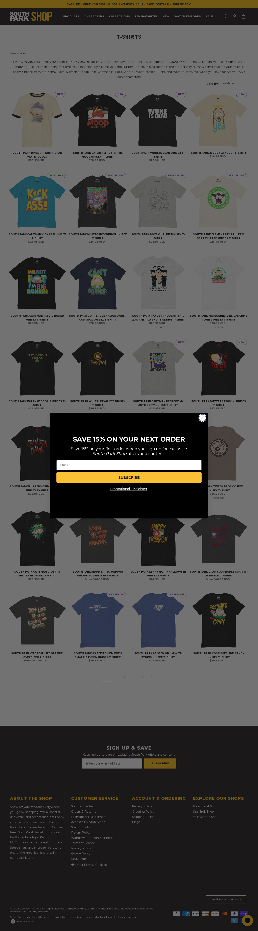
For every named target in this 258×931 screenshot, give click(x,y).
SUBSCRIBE (129, 478)
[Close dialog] (202, 417)
